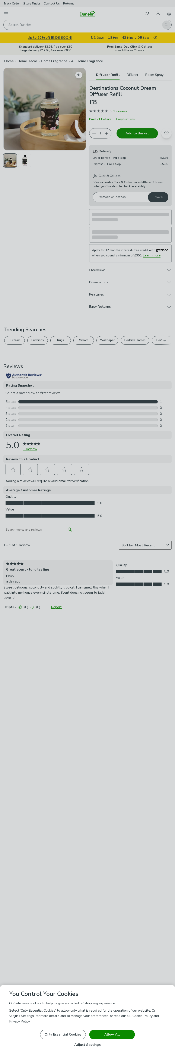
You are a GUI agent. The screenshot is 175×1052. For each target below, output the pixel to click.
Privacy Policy (19, 1021)
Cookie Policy (143, 1016)
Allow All (112, 1034)
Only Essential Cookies (63, 1034)
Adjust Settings (87, 1045)
